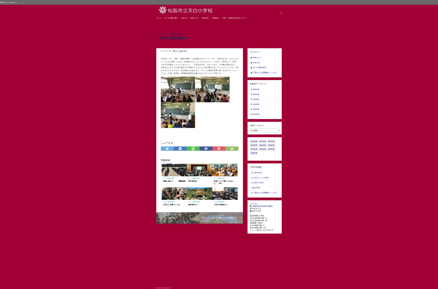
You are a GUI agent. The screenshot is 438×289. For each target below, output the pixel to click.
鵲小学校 (256, 188)
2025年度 (256, 94)
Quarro (168, 288)
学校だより (194, 18)
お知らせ (184, 18)
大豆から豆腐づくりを (171, 204)
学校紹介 (215, 18)
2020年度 (271, 145)
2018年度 (254, 145)
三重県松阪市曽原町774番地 (262, 206)
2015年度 (254, 141)
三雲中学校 (257, 173)
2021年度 (256, 114)
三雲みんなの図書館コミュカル (265, 72)
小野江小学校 (258, 183)
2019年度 (262, 145)
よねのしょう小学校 (261, 178)
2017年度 (271, 141)
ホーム (159, 18)
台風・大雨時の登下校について (234, 18)
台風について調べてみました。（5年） (224, 182)
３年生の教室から (220, 204)
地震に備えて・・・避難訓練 (174, 181)
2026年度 (256, 89)
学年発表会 (192, 181)
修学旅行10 (192, 204)
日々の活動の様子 (171, 18)
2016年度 (262, 141)
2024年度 (256, 99)
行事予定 (205, 18)
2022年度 (256, 109)
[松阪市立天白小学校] (185, 9)
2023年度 (256, 104)
